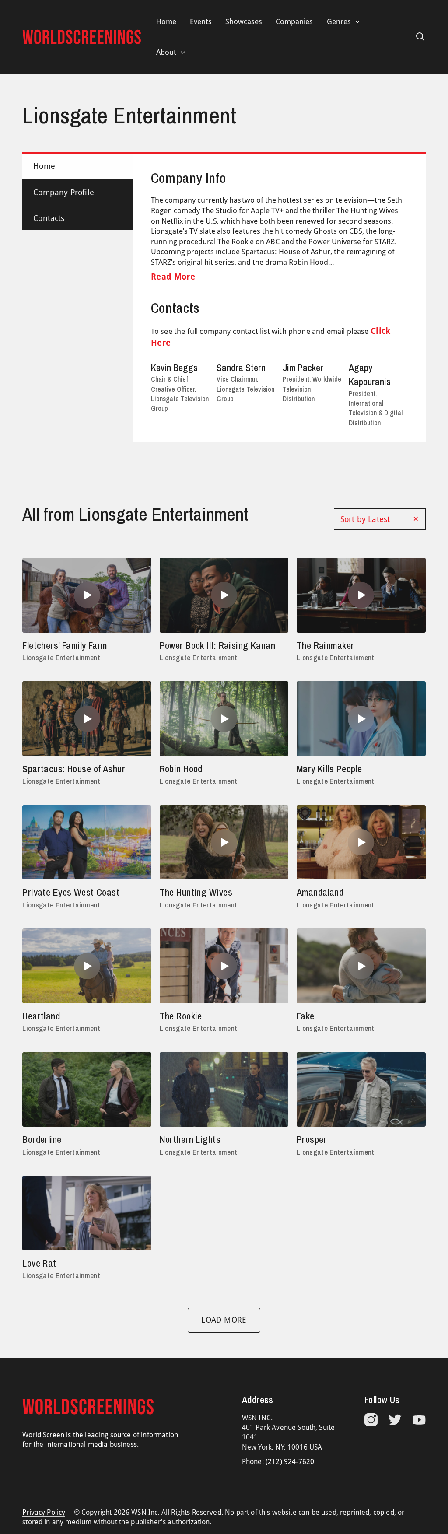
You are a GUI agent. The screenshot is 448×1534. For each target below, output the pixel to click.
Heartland (41, 1016)
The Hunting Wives (196, 892)
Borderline (41, 1139)
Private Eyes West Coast (70, 892)
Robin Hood (181, 768)
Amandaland (320, 892)
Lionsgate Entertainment (61, 657)
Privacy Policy (43, 1512)
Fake (306, 1016)
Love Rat (39, 1263)
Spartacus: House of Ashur (73, 768)
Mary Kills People (329, 768)
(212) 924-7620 (290, 1461)
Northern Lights (190, 1139)
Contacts (48, 218)
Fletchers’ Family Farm (64, 645)
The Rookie (181, 1016)
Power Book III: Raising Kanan (218, 645)
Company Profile (63, 192)
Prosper (312, 1139)
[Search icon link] (420, 37)
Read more (173, 276)
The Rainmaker (325, 645)
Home (44, 166)
